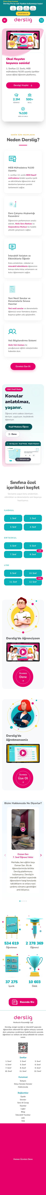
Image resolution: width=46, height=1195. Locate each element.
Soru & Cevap (23, 1103)
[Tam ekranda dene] (37, 449)
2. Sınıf (23, 1061)
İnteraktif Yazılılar (23, 1115)
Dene (14, 434)
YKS (23, 1121)
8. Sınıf (23, 1068)
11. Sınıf (23, 1071)
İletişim (23, 1081)
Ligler (23, 1109)
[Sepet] (41, 20)
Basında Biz (27, 1002)
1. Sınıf (8, 1061)
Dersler (23, 1099)
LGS (23, 1118)
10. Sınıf (8, 1071)
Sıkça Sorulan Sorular (23, 1084)
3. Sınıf (38, 1061)
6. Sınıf (38, 1064)
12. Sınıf (37, 1071)
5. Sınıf (23, 1064)
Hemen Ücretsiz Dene (23, 1159)
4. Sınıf (8, 1064)
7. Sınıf (8, 1068)
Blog (23, 1112)
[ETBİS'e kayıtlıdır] (23, 1048)
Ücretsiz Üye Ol (23, 366)
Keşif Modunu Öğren (19, 426)
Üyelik (23, 1096)
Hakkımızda (23, 1087)
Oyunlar (23, 1106)
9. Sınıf (38, 1068)
